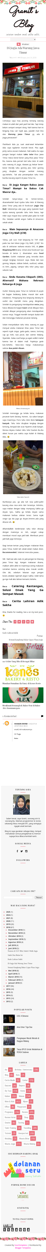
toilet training (10, 1128)
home (22, 1091)
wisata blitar (24, 1138)
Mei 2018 (12, 970)
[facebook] (17, 851)
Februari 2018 (14, 980)
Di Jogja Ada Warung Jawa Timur (20, 963)
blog (6, 1075)
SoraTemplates (21, 1245)
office (7, 1107)
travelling (27, 1128)
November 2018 (15, 933)
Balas (16, 738)
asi (6, 1069)
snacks (7, 1122)
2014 (8, 995)
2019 (8, 924)
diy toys (8, 1091)
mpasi (25, 1101)
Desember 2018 (15, 930)
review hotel (10, 1117)
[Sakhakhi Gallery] (23, 1195)
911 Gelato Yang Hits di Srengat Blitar (19, 661)
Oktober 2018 (14, 936)
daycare (8, 1085)
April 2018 (13, 973)
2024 (8, 915)
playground (21, 1107)
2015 (8, 992)
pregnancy (9, 1112)
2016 (8, 989)
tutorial (8, 1133)
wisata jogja (10, 1144)
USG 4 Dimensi (22, 1016)
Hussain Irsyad (21, 724)
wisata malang (29, 1144)
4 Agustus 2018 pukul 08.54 (25, 725)
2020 (8, 921)
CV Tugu (17, 734)
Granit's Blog (23, 17)
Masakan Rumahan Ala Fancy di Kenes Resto (22, 683)
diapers (22, 1085)
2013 (8, 998)
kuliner (7, 1096)
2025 (8, 912)
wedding (8, 1138)
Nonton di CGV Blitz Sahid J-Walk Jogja (23, 951)
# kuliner (25, 44)
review (25, 1112)
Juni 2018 (12, 948)
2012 (8, 1001)
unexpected (23, 1133)
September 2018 (16, 939)
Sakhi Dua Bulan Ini (15, 955)
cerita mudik (10, 1080)
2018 (8, 927)
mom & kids (9, 1101)
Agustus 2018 (14, 942)
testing (21, 1122)
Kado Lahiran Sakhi (15, 959)
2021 (8, 918)
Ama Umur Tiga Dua (24, 1027)
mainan (21, 1096)
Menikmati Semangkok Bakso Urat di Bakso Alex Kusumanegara (21, 706)
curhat (25, 1080)
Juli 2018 (12, 945)
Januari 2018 (14, 983)
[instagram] (26, 851)
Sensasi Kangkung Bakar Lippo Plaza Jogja (23, 967)
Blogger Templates (23, 1248)
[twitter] (21, 851)
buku (18, 1075)
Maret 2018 (13, 977)
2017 (8, 986)
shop (26, 1117)
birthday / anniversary (23, 1069)
